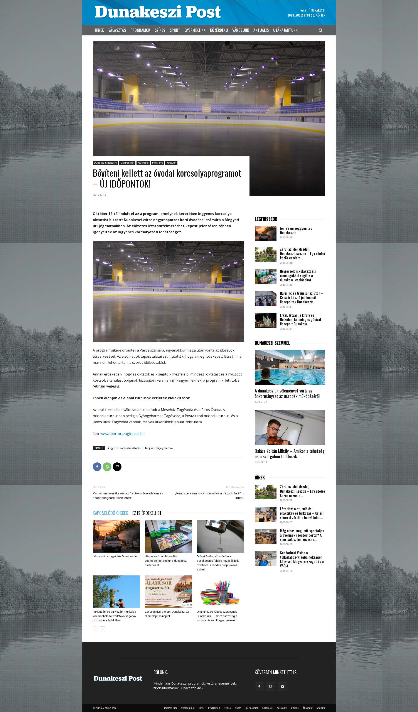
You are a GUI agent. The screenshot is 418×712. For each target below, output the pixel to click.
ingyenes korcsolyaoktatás (124, 448)
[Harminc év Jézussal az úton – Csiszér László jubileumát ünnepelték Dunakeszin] (265, 298)
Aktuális (295, 708)
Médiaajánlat (187, 708)
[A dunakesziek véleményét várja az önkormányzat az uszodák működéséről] (290, 367)
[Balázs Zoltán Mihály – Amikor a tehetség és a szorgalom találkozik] (290, 427)
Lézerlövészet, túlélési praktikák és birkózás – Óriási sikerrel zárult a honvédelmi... (302, 513)
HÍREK (260, 477)
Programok (157, 162)
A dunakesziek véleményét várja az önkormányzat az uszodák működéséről (287, 393)
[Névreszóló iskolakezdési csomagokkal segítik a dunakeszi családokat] (168, 536)
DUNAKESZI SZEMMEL (272, 343)
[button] (320, 30)
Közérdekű (143, 162)
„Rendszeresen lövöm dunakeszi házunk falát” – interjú (209, 495)
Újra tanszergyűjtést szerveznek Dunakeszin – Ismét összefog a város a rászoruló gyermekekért (217, 616)
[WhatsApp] (107, 466)
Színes (227, 708)
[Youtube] (282, 686)
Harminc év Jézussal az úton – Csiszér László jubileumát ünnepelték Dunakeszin (301, 297)
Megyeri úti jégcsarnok (159, 448)
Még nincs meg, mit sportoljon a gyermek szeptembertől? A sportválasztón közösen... (302, 535)
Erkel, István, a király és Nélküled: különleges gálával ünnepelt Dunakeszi (300, 319)
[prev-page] (95, 629)
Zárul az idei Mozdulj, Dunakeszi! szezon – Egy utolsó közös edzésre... (302, 253)
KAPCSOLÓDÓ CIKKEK (110, 513)
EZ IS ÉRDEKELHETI (147, 513)
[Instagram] (270, 686)
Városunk (171, 162)
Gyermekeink (127, 162)
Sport (238, 708)
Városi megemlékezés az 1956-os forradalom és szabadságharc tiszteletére (128, 495)
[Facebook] (97, 466)
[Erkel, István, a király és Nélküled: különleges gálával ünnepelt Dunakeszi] (265, 320)
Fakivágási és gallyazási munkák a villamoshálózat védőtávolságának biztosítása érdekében (114, 616)
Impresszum (170, 708)
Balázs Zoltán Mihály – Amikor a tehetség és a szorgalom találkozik (289, 453)
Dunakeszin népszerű (105, 162)
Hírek (201, 708)
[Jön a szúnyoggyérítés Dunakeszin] (116, 536)
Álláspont (307, 708)
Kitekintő (321, 708)
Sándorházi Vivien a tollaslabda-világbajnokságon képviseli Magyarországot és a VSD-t (302, 559)
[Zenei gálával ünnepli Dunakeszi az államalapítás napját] (168, 591)
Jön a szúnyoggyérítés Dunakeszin (115, 556)
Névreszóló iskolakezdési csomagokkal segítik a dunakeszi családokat (166, 561)
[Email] (117, 466)
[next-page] (102, 629)
